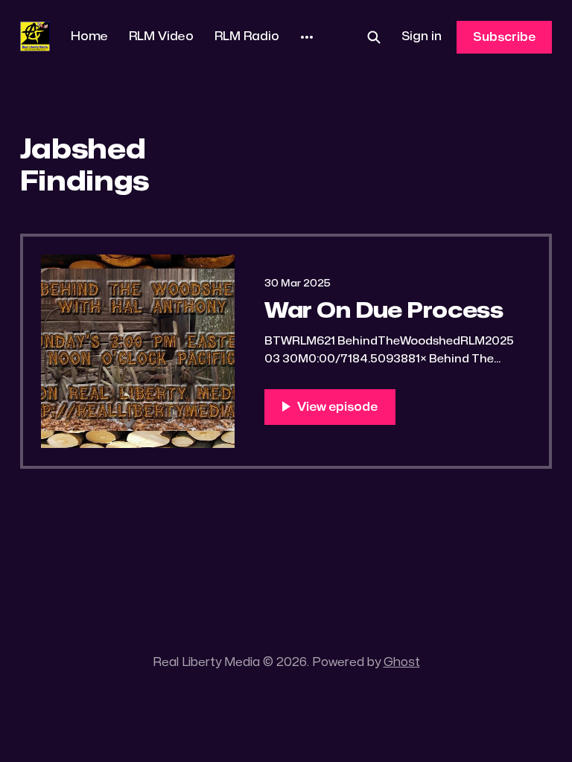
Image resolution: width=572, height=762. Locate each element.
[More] (307, 37)
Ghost (402, 662)
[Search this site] (374, 37)
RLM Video (161, 36)
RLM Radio (246, 36)
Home (89, 36)
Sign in (421, 36)
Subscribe (504, 37)
